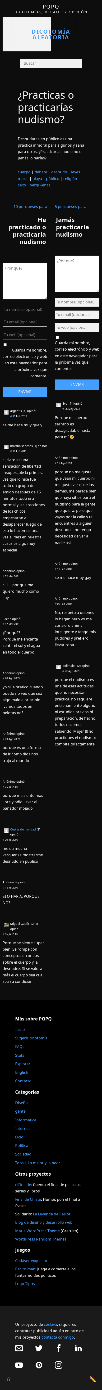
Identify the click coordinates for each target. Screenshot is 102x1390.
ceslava (50, 1324)
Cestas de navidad (23, 829)
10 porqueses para (30, 206)
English (21, 1072)
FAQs (19, 1046)
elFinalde (23, 1184)
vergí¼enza (40, 185)
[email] (19, 1350)
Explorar (22, 1063)
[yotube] (19, 1367)
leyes (75, 172)
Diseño (21, 1102)
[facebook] (58, 1350)
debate (41, 172)
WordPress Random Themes (40, 1239)
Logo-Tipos (25, 1283)
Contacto (23, 1080)
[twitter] (39, 1350)
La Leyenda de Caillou (52, 1214)
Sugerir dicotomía (31, 1038)
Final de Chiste (28, 1199)
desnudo (59, 172)
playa (37, 178)
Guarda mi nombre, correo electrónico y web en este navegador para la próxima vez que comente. (25, 363)
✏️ (92, 1379)
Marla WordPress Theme (37, 1230)
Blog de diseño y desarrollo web (44, 1222)
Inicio (20, 1029)
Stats (19, 1055)
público (52, 178)
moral (23, 178)
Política (21, 1145)
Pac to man (25, 1269)
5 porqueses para (70, 206)
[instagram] (58, 1367)
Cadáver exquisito (31, 1260)
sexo (22, 185)
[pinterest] (39, 1367)
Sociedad (23, 1154)
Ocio (19, 1137)
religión (70, 178)
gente (20, 1111)
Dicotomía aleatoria (51, 34)
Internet (22, 1128)
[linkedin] (78, 1350)
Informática (25, 1120)
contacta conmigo (58, 1337)
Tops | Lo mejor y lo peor (37, 1162)
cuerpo (24, 172)
